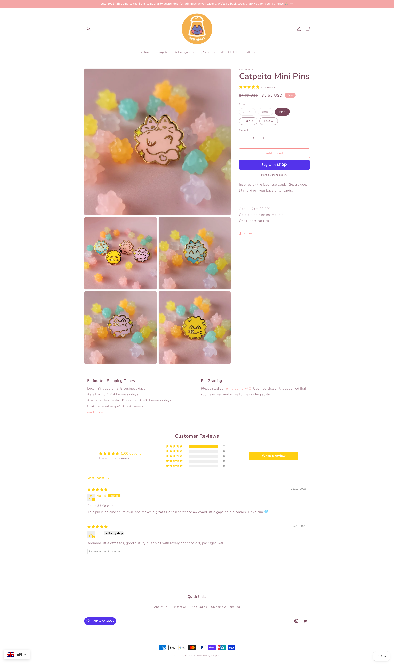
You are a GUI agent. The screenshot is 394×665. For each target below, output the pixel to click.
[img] (97, 489)
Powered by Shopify (208, 655)
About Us (160, 607)
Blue (267, 112)
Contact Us (179, 607)
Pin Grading (199, 607)
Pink (282, 111)
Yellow (269, 121)
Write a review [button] (274, 455)
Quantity (244, 130)
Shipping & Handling (225, 607)
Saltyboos (190, 655)
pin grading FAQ (238, 388)
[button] (88, 28)
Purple (248, 121)
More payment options (274, 174)
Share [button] (248, 233)
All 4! (249, 112)
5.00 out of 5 (131, 453)
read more (95, 412)
